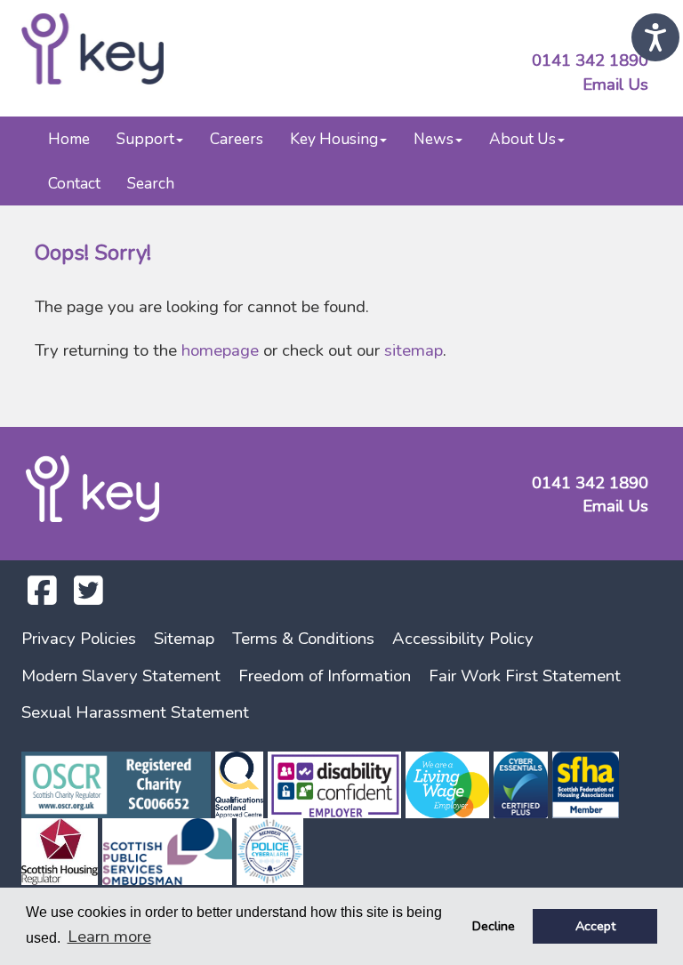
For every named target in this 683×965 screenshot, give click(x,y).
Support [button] (145, 138)
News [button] (434, 138)
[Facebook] (42, 596)
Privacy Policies (78, 638)
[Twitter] (88, 596)
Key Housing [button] (334, 138)
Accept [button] (595, 926)
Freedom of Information (324, 676)
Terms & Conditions (303, 638)
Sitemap (184, 638)
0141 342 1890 (590, 60)
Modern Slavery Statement (121, 676)
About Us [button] (522, 138)
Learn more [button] (109, 936)
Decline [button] (493, 926)
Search (150, 183)
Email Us (615, 84)
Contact (74, 183)
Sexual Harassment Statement (135, 712)
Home (69, 138)
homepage (220, 350)
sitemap (413, 350)
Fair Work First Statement (525, 676)
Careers (236, 138)
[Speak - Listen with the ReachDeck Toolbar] (655, 37)
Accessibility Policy (463, 638)
